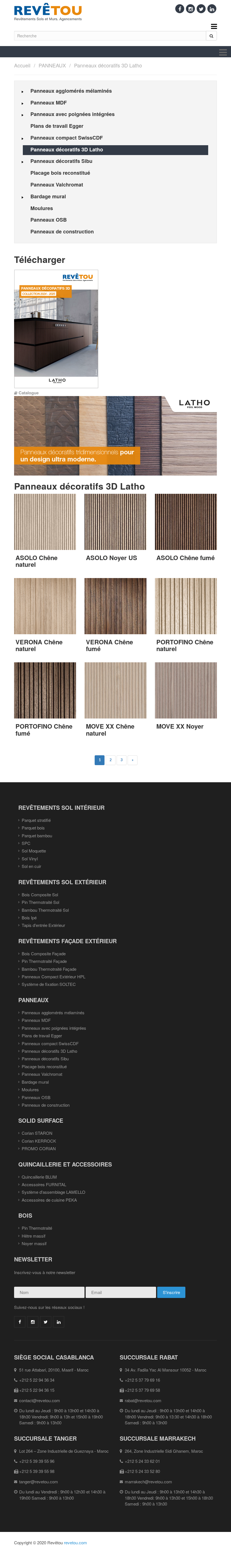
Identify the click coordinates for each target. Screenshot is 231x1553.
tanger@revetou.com (38, 1481)
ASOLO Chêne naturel (36, 561)
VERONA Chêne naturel (39, 645)
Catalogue (29, 393)
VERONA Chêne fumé (109, 645)
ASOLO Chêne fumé (185, 557)
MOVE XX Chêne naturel (110, 729)
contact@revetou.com (39, 1400)
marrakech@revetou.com (148, 1481)
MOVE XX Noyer (180, 726)
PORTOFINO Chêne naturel (184, 645)
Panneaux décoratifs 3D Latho (108, 65)
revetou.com (75, 1542)
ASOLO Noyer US (111, 557)
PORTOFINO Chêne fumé (43, 729)
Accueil (22, 65)
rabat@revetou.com (143, 1400)
